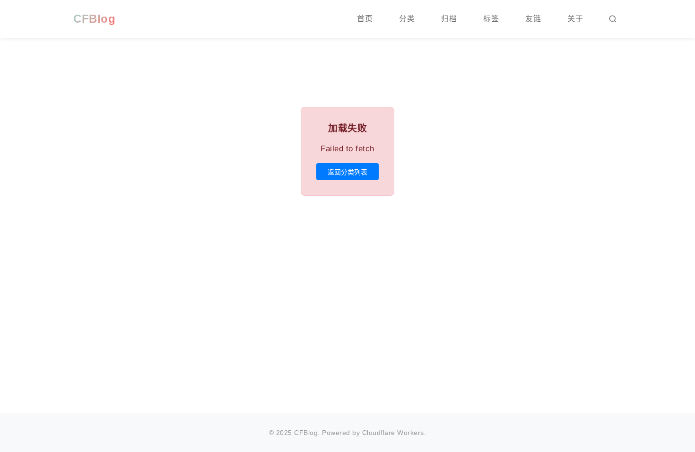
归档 (449, 19)
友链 (533, 19)
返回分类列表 (347, 172)
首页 (365, 19)
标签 (491, 19)
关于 (575, 19)
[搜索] (613, 19)
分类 (407, 19)
